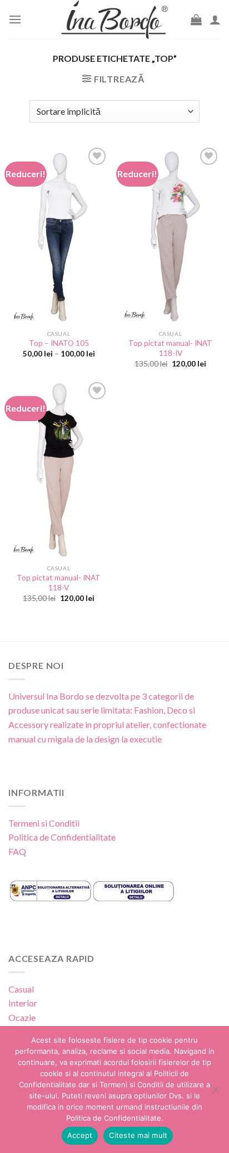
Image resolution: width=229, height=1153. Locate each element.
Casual (21, 989)
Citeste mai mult (138, 1135)
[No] (215, 1093)
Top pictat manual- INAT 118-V (59, 582)
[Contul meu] (215, 19)
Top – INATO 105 (59, 343)
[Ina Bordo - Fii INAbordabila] (114, 19)
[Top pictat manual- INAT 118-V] (58, 469)
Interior (22, 1003)
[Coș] (196, 19)
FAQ (17, 851)
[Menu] (15, 19)
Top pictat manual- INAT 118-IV (170, 348)
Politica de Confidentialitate (62, 837)
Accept (80, 1135)
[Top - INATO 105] (58, 234)
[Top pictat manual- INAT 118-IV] (170, 235)
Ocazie (22, 1017)
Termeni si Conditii (43, 823)
